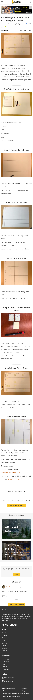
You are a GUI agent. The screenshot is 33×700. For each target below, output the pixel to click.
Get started (5, 662)
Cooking (4, 643)
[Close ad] (30, 7)
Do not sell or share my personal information (16, 694)
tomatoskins (10, 587)
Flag (5, 596)
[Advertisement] (16, 9)
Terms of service (22, 688)
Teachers (4, 651)
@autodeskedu (9, 681)
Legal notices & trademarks (11, 696)
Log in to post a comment (16, 605)
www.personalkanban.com (11, 472)
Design (4, 638)
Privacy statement (8, 691)
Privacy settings (21, 691)
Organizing (21, 24)
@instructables (9, 678)
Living (14, 24)
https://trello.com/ (15, 479)
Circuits (4, 633)
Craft (3, 640)
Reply (16, 599)
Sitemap (4, 667)
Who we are (5, 669)
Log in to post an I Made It (16, 505)
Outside (4, 648)
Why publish (6, 659)
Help (3, 664)
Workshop (5, 635)
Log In (17, 574)
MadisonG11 (6, 24)
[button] (2, 2)
